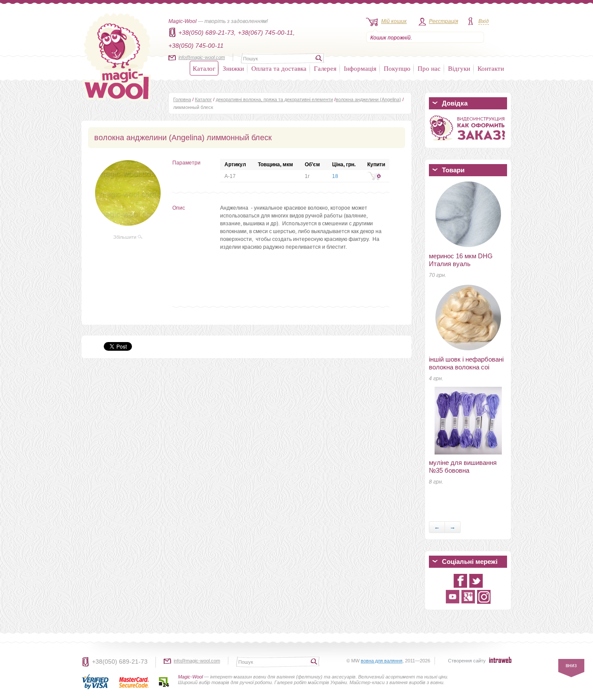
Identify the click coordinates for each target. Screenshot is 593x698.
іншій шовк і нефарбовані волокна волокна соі (466, 363)
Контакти (491, 68)
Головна (182, 99)
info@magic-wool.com (201, 57)
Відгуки (459, 68)
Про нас (429, 68)
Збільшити (125, 237)
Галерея (325, 68)
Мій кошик (394, 21)
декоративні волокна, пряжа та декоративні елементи (274, 99)
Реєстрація (443, 21)
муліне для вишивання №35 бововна (463, 466)
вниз (571, 665)
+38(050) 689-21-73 (120, 661)
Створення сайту (467, 660)
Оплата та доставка (278, 68)
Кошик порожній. (391, 38)
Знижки (233, 68)
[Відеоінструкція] (468, 142)
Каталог (204, 68)
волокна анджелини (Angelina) (368, 99)
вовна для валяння (381, 660)
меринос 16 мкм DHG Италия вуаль (461, 259)
